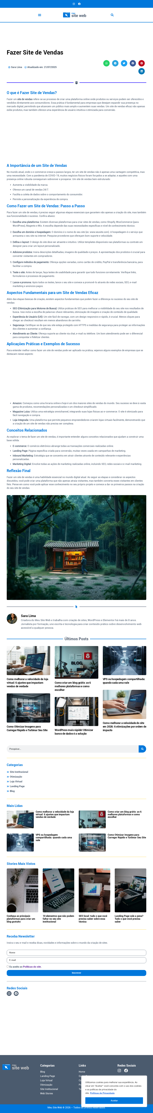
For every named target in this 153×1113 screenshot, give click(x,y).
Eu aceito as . (25, 966)
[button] (39, 14)
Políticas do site (32, 966)
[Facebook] (79, 3)
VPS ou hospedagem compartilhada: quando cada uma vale (54, 837)
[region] (114, 1091)
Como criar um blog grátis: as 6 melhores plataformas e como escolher (73, 686)
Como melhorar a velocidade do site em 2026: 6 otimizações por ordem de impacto (124, 726)
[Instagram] (73, 3)
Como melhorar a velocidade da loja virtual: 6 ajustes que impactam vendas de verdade (27, 683)
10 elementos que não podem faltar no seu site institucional (58, 919)
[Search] (142, 749)
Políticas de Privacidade (102, 1093)
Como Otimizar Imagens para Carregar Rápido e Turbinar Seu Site (127, 836)
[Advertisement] (76, 30)
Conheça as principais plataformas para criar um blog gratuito (21, 919)
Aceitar (114, 1100)
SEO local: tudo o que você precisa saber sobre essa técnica (93, 919)
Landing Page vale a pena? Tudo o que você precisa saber (129, 919)
